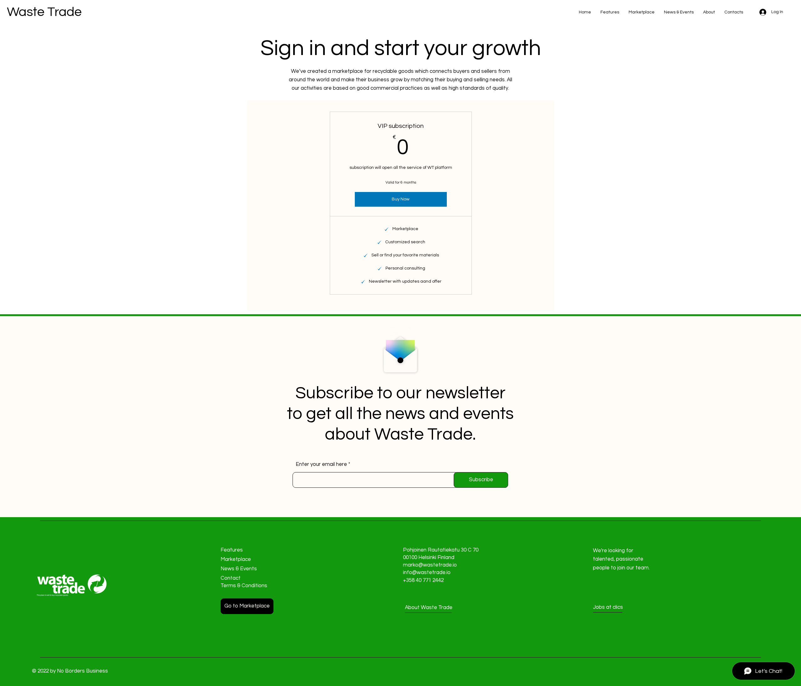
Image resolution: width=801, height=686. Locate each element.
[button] (615, 607)
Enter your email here (321, 464)
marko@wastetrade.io (430, 565)
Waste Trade (44, 12)
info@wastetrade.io (427, 572)
